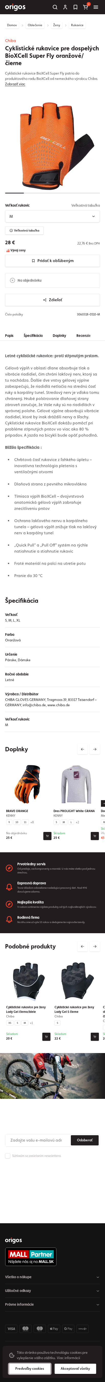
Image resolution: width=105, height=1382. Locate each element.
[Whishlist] (75, 7)
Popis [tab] (9, 336)
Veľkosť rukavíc (17, 205)
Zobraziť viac (15, 84)
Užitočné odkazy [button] (18, 1291)
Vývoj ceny (17, 250)
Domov (12, 25)
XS (9, 1022)
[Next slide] (95, 749)
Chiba (10, 40)
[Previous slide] (82, 749)
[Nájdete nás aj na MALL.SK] (50, 1256)
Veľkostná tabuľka (26, 230)
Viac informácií (68, 1358)
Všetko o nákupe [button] (18, 1277)
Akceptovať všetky (75, 1368)
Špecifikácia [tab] (33, 336)
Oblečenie (35, 25)
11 (25, 822)
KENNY (10, 815)
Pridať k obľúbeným (55, 260)
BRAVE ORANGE (17, 811)
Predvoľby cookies (29, 1368)
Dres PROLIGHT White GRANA (74, 811)
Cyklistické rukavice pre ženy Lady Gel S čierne (74, 1009)
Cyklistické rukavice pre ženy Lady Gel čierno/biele (26, 1009)
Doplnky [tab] (59, 336)
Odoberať (85, 1140)
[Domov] (13, 1240)
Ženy (56, 25)
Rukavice (77, 25)
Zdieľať (55, 299)
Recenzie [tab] (83, 336)
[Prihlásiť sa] (65, 7)
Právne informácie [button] (19, 1304)
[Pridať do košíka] (47, 836)
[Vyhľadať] (55, 7)
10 (17, 822)
